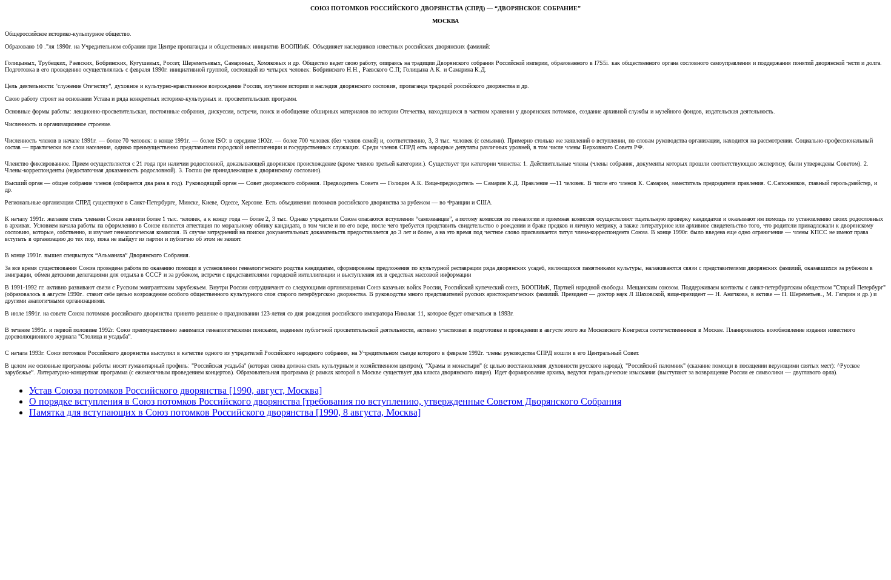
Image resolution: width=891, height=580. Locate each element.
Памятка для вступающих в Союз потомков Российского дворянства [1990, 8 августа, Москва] (225, 412)
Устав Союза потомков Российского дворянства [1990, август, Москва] (175, 390)
